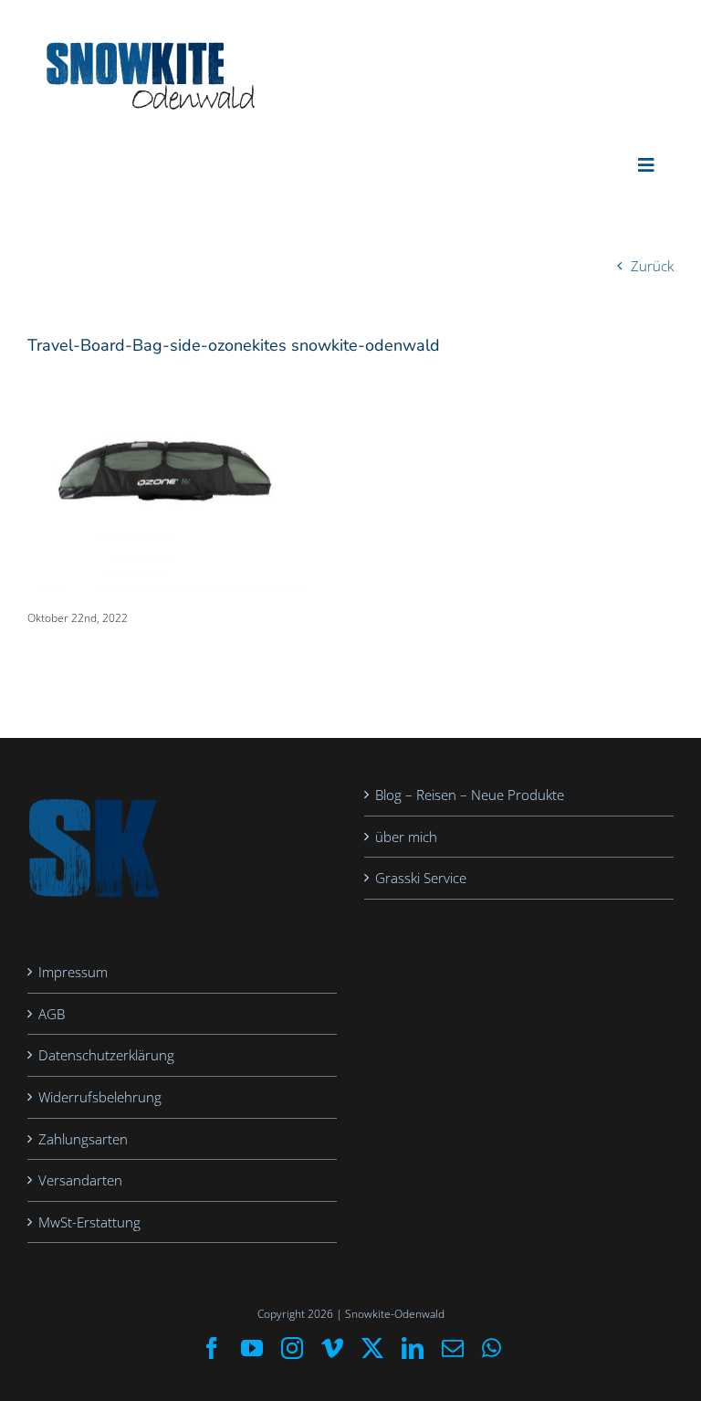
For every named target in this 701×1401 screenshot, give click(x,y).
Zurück (652, 266)
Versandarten (80, 1180)
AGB (51, 1014)
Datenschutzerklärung (106, 1055)
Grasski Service (420, 878)
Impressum (73, 972)
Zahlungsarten (83, 1139)
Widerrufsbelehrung (100, 1097)
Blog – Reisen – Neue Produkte (469, 794)
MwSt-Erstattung (89, 1222)
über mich (406, 836)
